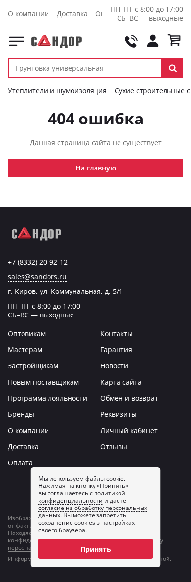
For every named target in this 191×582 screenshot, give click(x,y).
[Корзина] (174, 41)
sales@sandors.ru (37, 276)
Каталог (16, 41)
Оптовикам (27, 333)
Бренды (21, 414)
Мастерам (25, 349)
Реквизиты (118, 414)
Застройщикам (33, 365)
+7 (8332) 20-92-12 (38, 262)
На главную (95, 167)
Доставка (72, 13)
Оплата (20, 462)
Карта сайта (121, 382)
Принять (95, 549)
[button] (172, 68)
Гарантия (116, 349)
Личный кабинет (129, 430)
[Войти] (153, 41)
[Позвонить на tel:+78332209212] (131, 41)
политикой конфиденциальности (81, 497)
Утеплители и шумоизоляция (57, 90)
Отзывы (113, 446)
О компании (28, 13)
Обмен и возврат (129, 398)
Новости (114, 365)
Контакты (116, 333)
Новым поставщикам (43, 382)
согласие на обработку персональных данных (92, 511)
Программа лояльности (47, 398)
